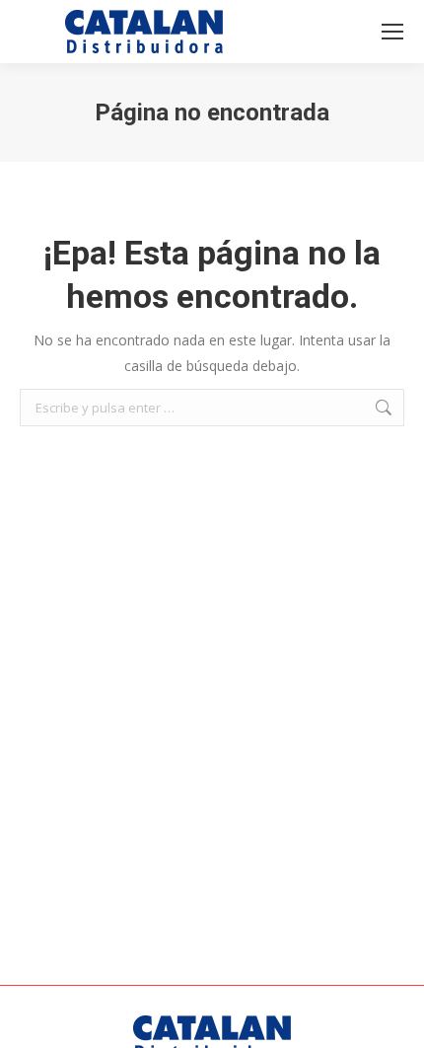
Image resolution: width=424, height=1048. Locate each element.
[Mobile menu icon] (392, 31)
